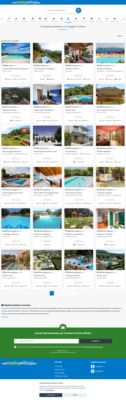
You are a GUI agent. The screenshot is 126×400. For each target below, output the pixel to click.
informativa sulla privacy (94, 347)
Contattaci (59, 366)
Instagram (98, 371)
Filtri (121, 36)
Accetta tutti (51, 395)
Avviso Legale (59, 373)
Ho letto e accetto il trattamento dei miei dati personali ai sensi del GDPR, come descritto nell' (60, 347)
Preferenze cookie (61, 376)
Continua (4, 317)
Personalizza (50, 390)
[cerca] (78, 10)
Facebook (98, 366)
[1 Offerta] (15, 53)
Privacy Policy (60, 370)
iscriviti (95, 341)
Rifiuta (75, 395)
